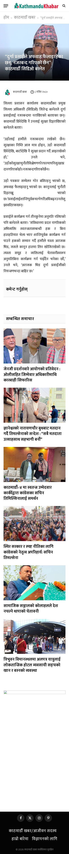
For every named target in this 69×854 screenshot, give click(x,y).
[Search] (63, 6)
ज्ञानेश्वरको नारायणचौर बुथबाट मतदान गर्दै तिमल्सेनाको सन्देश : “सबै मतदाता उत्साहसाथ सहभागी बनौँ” (33, 434)
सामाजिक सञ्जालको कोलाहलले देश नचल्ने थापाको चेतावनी (31, 608)
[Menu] (6, 6)
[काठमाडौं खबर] (36, 5)
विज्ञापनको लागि (44, 838)
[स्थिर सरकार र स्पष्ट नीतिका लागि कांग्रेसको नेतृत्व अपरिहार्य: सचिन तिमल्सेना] (34, 523)
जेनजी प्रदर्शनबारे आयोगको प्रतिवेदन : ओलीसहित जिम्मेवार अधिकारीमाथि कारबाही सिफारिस (32, 375)
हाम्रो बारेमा (20, 838)
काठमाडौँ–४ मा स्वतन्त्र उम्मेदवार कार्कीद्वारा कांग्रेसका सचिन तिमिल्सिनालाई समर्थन (28, 493)
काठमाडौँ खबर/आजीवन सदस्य (32, 830)
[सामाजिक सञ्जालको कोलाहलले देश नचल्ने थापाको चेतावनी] (34, 582)
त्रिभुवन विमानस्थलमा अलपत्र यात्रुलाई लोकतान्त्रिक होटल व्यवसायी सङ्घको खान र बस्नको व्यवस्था (32, 665)
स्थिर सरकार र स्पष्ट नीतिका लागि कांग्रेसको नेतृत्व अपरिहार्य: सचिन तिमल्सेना (28, 552)
